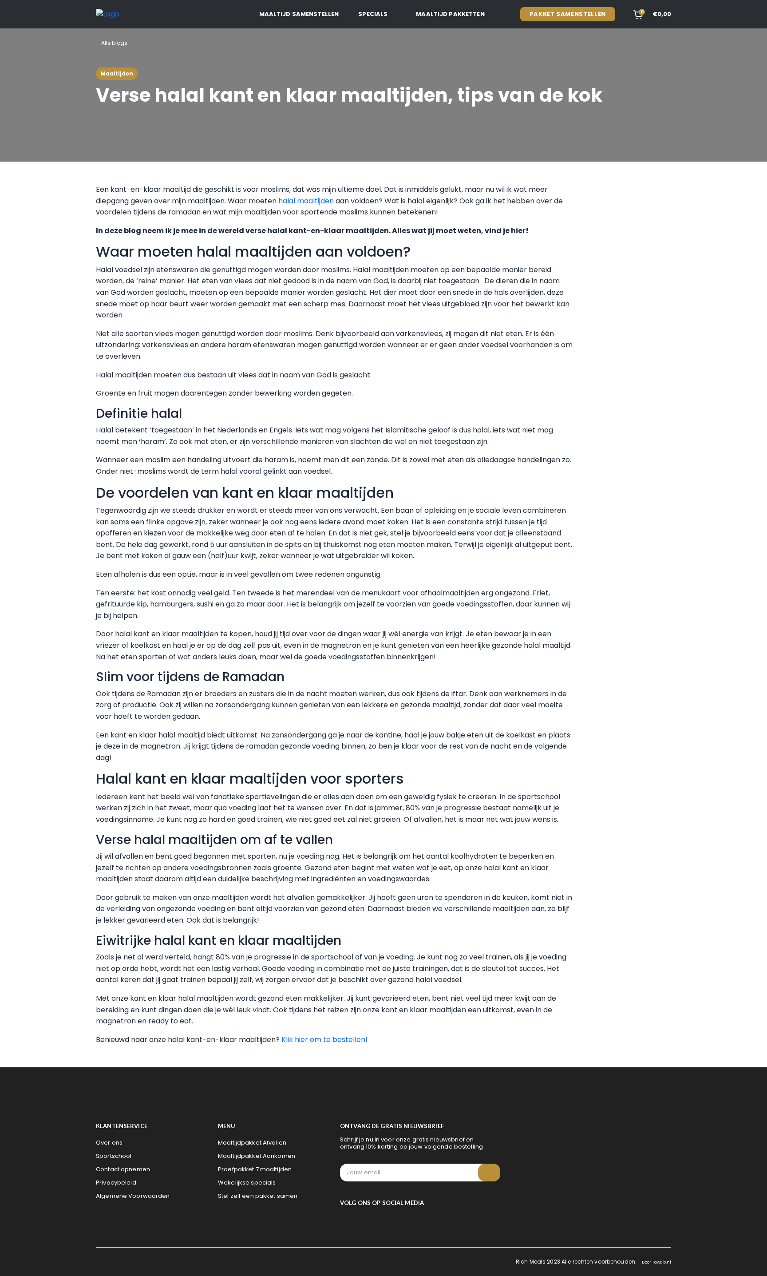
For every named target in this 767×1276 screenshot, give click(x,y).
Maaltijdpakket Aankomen (256, 1156)
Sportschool (113, 1156)
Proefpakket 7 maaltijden (255, 1169)
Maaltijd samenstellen (299, 14)
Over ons (109, 1142)
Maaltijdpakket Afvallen (252, 1142)
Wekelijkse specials (247, 1182)
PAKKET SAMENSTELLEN (568, 14)
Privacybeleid (116, 1182)
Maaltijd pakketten (450, 14)
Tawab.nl (661, 1262)
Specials (372, 14)
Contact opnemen (123, 1169)
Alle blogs (113, 43)
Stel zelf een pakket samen (257, 1196)
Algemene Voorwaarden (133, 1196)
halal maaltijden (306, 201)
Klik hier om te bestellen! (324, 1039)
